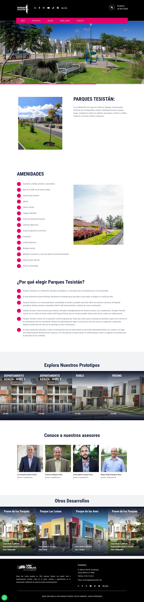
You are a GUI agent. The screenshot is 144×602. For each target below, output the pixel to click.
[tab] (70, 82)
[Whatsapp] (35, 8)
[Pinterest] (58, 8)
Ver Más (5, 414)
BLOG (64, 7)
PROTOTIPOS (36, 21)
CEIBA (115, 375)
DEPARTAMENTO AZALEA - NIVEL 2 (14, 377)
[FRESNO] (90, 395)
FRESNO (81, 375)
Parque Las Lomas (14, 511)
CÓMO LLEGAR (65, 21)
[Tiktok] (53, 8)
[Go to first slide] (140, 52)
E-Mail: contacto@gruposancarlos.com (90, 580)
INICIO (23, 21)
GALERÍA (50, 21)
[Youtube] (48, 8)
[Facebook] (39, 8)
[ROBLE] (54, 395)
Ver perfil (30, 458)
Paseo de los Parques (88, 511)
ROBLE (44, 375)
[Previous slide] (3, 52)
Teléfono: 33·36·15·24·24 (85, 576)
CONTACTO (80, 21)
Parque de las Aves (51, 511)
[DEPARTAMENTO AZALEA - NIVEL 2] (18, 395)
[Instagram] (44, 8)
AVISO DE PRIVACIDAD (95, 596)
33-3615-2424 (122, 9)
